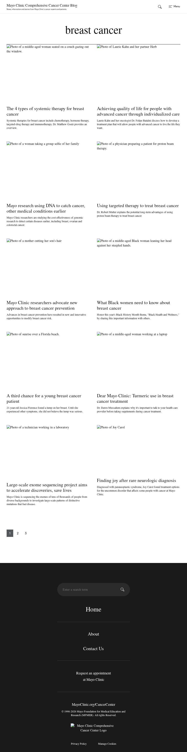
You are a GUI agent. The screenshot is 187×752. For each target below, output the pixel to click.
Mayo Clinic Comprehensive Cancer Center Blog (42, 5)
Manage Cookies (107, 743)
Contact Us (93, 648)
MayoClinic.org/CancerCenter (93, 704)
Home (93, 609)
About (93, 634)
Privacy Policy (79, 743)
